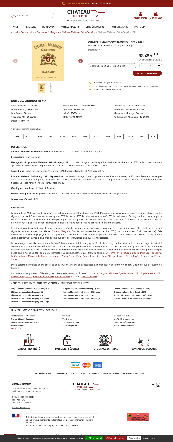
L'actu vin (139, 26)
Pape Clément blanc (112, 256)
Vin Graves (66, 319)
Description (94, 49)
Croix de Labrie (153, 252)
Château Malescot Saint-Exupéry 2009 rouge (30, 301)
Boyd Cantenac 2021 (151, 273)
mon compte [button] (140, 18)
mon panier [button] (156, 18)
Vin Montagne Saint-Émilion (23, 316)
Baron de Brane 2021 (43, 276)
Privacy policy (149, 438)
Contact (94, 373)
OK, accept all (95, 438)
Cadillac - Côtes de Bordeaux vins (25, 322)
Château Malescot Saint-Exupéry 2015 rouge (30, 298)
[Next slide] (80, 61)
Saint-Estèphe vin (69, 325)
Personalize (134, 438)
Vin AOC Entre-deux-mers (124, 319)
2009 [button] (153, 136)
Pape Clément (83, 256)
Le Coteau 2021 (89, 276)
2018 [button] (84, 136)
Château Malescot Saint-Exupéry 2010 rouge (133, 298)
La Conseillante (19, 256)
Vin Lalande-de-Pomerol (124, 325)
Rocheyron (125, 252)
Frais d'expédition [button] (133, 373)
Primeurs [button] (30, 26)
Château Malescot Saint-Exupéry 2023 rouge (133, 288)
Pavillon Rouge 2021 (21, 276)
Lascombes (54, 256)
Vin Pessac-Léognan (70, 322)
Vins (15, 26)
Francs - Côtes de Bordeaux (22, 319)
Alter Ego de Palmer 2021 (126, 273)
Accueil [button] (14, 32)
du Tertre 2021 (62, 276)
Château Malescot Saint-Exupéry (78, 32)
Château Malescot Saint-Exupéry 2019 (130, 292)
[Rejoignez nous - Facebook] (153, 385)
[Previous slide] (15, 61)
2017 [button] (96, 136)
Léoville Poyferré (133, 256)
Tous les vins (27, 32)
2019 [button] (73, 136)
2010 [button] (141, 136)
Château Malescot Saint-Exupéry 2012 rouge (81, 298)
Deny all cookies (116, 438)
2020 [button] (62, 136)
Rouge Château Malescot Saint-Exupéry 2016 (133, 295)
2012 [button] (130, 136)
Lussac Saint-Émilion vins (124, 322)
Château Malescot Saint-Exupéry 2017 (78, 295)
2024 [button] (28, 136)
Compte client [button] (111, 373)
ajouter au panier (147, 73)
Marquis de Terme (37, 256)
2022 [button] (50, 136)
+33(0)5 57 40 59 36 (101, 3)
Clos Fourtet (138, 252)
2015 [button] (119, 136)
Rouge (130, 45)
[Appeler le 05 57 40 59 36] (90, 82)
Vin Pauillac (67, 316)
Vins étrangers (95, 26)
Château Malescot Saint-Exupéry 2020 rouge (81, 292)
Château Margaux (60, 231)
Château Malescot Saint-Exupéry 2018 (27, 295)
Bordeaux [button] (48, 26)
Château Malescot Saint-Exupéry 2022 (27, 292)
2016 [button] (107, 136)
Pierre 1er (114, 252)
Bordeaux (42, 32)
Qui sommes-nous (43, 373)
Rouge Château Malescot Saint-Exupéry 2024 (81, 288)
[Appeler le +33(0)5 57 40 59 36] (64, 3)
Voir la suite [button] (16, 328)
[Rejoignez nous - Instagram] (158, 385)
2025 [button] (16, 136)
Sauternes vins (17, 325)
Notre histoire (119, 26)
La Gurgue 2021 (104, 273)
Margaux (54, 32)
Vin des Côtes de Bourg (123, 316)
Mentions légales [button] (67, 373)
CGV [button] (83, 373)
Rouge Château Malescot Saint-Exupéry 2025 (30, 288)
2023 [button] (39, 136)
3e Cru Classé (95, 45)
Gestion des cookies (21, 407)
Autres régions (70, 26)
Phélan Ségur (68, 256)
